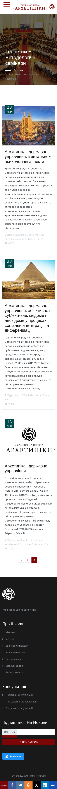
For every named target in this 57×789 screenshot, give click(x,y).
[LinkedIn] (45, 785)
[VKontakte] (20, 785)
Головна (19, 70)
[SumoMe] (53, 785)
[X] (37, 785)
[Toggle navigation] (6, 7)
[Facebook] (12, 785)
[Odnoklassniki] (28, 785)
